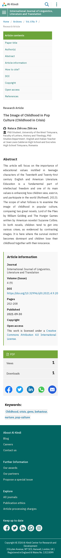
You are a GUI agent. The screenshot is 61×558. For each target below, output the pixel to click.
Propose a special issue (18, 479)
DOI (7, 76)
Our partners (11, 473)
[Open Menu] (5, 12)
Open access (12, 89)
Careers (8, 444)
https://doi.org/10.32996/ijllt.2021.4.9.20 (32, 293)
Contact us (10, 450)
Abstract (10, 56)
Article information (16, 62)
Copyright (10, 82)
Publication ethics (14, 503)
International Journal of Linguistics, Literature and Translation (31, 12)
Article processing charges (20, 508)
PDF (12, 354)
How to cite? (12, 69)
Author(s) (10, 49)
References (11, 96)
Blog (6, 438)
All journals (10, 497)
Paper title (11, 42)
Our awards (10, 467)
